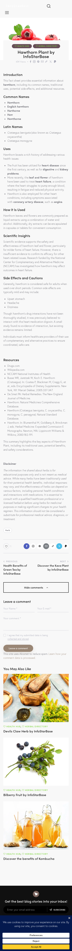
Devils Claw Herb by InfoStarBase (28, 731)
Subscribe (59, 909)
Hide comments (34, 587)
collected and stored (18, 639)
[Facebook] (30, 62)
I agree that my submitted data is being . (28, 637)
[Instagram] (34, 62)
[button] (7, 12)
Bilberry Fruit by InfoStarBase (24, 795)
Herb (7, 530)
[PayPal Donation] (55, 62)
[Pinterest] (38, 62)
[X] (50, 62)
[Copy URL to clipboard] (46, 62)
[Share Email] (42, 62)
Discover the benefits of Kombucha (28, 859)
